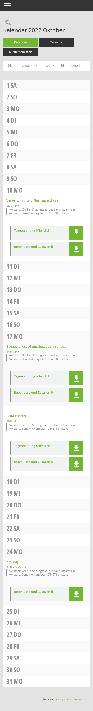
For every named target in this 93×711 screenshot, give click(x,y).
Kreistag (12, 562)
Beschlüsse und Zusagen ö (33, 247)
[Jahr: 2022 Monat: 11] (62, 66)
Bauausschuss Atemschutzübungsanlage (36, 346)
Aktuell (76, 66)
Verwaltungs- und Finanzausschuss (32, 200)
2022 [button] (47, 66)
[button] (76, 233)
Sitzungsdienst (68, 699)
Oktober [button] (28, 66)
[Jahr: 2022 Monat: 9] (9, 66)
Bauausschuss (16, 416)
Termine (56, 42)
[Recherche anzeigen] (7, 22)
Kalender (20, 42)
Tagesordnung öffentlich (32, 230)
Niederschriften (20, 52)
